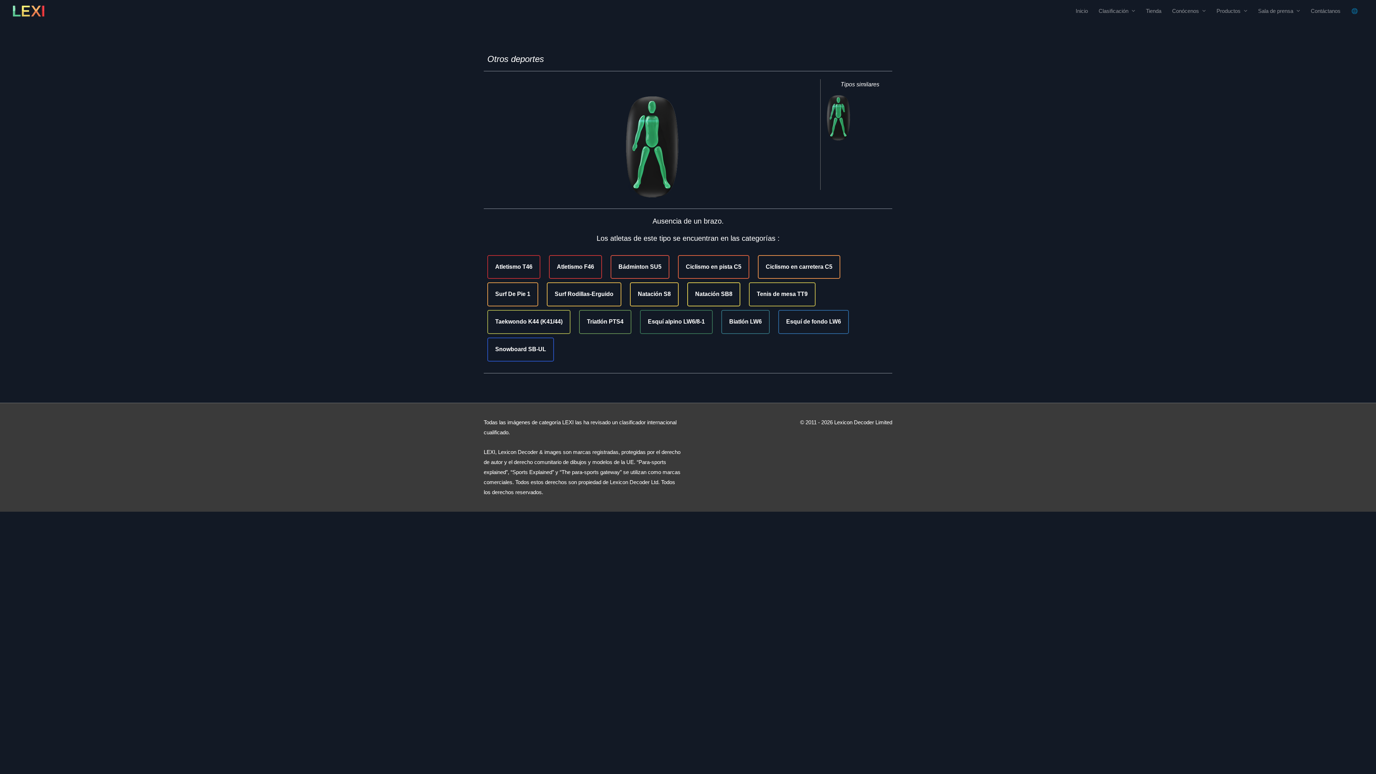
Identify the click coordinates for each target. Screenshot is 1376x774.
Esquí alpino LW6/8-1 (676, 322)
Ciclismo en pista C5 (713, 267)
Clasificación (1113, 11)
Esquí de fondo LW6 (813, 322)
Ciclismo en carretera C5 (799, 267)
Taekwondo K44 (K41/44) (529, 322)
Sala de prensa (1275, 11)
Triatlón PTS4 (605, 322)
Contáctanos (1326, 11)
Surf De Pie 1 (512, 294)
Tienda (1153, 11)
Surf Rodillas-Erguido (584, 294)
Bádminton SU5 (639, 267)
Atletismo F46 (575, 267)
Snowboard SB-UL (520, 349)
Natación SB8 (713, 294)
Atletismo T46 (513, 267)
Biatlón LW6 (745, 322)
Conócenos (1185, 11)
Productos (1229, 11)
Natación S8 (654, 294)
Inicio (1082, 11)
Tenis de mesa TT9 (782, 294)
